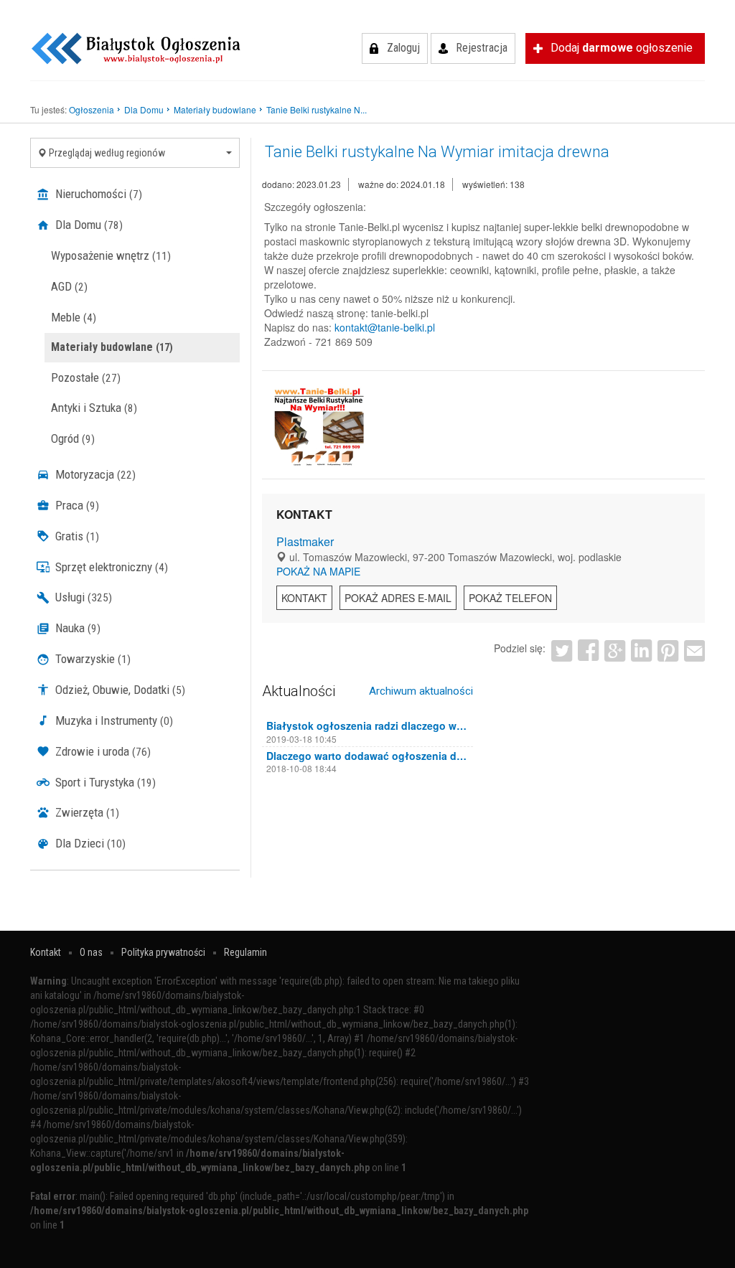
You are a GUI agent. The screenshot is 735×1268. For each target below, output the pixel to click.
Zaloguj (403, 48)
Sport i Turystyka (104, 782)
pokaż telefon (510, 598)
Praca (75, 505)
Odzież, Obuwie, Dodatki (118, 689)
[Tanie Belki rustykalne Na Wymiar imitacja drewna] (319, 425)
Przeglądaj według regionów (106, 153)
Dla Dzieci (89, 843)
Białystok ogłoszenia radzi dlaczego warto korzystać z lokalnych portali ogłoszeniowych (367, 725)
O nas (91, 952)
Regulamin (245, 952)
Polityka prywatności (163, 952)
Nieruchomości (97, 194)
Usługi (82, 597)
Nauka (76, 628)
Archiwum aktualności (421, 691)
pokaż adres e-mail (398, 598)
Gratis (75, 536)
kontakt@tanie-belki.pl (384, 327)
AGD (69, 286)
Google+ (614, 650)
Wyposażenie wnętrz (111, 255)
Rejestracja (481, 48)
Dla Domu (87, 224)
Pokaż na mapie (318, 571)
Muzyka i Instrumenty (112, 720)
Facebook (588, 650)
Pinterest (668, 650)
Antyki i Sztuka (94, 407)
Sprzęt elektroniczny (110, 567)
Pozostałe (86, 377)
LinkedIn (641, 650)
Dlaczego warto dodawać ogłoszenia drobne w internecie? (367, 755)
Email (694, 650)
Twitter (561, 650)
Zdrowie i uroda (101, 751)
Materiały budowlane (112, 347)
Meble (73, 317)
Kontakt (304, 598)
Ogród (73, 438)
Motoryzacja (94, 474)
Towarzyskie (91, 659)
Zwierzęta (85, 812)
